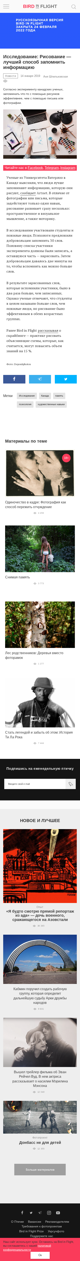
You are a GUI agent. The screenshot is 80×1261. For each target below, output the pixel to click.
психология (25, 404)
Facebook (35, 168)
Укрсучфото (56, 1231)
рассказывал (48, 330)
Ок (40, 1255)
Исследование (27, 395)
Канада (45, 395)
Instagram (67, 168)
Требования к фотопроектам (42, 1226)
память (59, 395)
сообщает (28, 193)
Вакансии (34, 1221)
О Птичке (17, 1221)
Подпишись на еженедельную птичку (40, 768)
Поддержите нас (41, 1236)
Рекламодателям (57, 1221)
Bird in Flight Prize (31, 1231)
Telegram (52, 168)
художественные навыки (51, 404)
